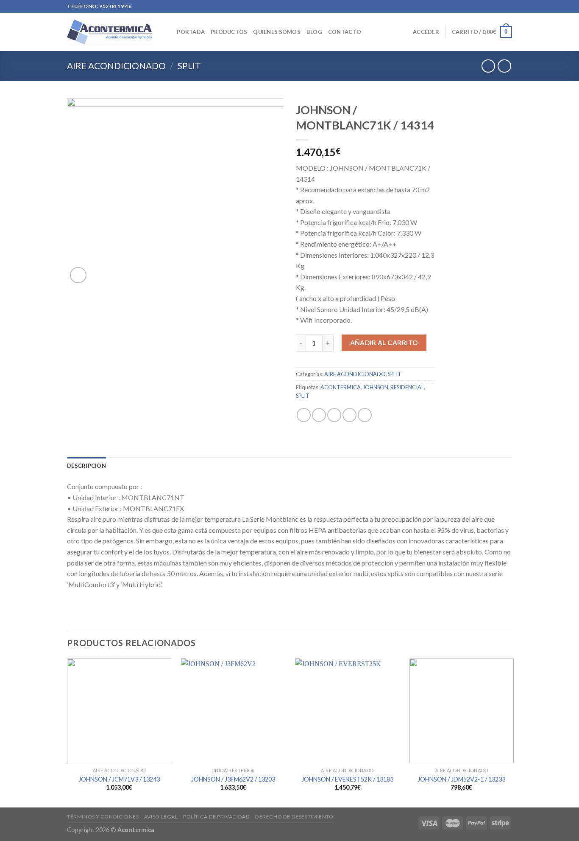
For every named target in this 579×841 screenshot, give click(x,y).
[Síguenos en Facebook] (483, 6)
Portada (191, 31)
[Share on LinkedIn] (365, 415)
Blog (314, 31)
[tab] (86, 465)
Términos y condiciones (103, 816)
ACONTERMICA (340, 387)
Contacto (344, 31)
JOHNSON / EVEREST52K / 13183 (347, 779)
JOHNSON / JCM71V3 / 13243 (119, 779)
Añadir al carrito (384, 342)
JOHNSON (375, 387)
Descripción (86, 465)
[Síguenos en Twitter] (499, 6)
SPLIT (189, 65)
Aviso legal (161, 816)
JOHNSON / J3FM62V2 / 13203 (233, 779)
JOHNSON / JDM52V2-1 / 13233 (461, 779)
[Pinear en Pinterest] (349, 415)
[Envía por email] (334, 415)
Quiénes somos (276, 31)
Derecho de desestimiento (294, 816)
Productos (229, 31)
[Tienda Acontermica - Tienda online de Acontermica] (109, 31)
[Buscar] (167, 32)
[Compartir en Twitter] (319, 415)
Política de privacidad (216, 816)
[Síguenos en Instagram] (491, 6)
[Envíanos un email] (507, 6)
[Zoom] (78, 275)
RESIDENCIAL (407, 387)
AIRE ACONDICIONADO (116, 65)
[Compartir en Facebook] (304, 415)
